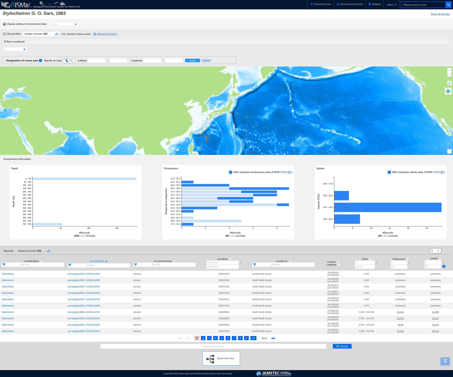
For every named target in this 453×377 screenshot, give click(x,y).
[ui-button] (448, 5)
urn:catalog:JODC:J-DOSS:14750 (84, 312)
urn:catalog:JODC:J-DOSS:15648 (84, 325)
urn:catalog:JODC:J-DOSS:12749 (84, 299)
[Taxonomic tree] (221, 352)
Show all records (440, 14)
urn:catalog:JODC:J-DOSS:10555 (84, 280)
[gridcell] (33, 274)
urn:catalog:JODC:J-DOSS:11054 (84, 286)
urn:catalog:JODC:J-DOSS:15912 (84, 331)
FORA (283, 172)
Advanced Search (107, 33)
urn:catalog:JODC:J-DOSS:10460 (84, 274)
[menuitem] (391, 4)
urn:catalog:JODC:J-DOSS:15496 (84, 318)
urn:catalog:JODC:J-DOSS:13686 (84, 305)
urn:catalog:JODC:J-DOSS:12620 (84, 293)
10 (253, 338)
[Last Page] (273, 338)
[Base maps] (448, 91)
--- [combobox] (56, 24)
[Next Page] (264, 338)
